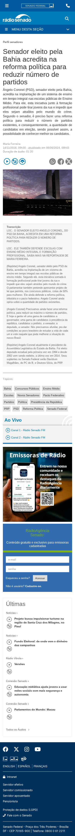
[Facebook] (7, 749)
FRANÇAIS (40, 766)
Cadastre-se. (33, 586)
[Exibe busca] (67, 18)
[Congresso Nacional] (14, 758)
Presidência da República (46, 402)
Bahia (7, 388)
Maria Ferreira (11, 143)
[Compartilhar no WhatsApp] (52, 161)
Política (22, 402)
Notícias (11, 612)
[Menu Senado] (7, 5)
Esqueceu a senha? (18, 578)
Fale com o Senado (19, 815)
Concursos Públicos (27, 388)
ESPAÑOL (24, 766)
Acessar (40, 578)
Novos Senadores (28, 395)
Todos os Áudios (16, 729)
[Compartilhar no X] (68, 161)
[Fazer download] (22, 161)
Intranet (11, 776)
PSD (16, 408)
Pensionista (10, 801)
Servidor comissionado (18, 790)
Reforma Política (33, 408)
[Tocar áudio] (7, 161)
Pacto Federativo (53, 395)
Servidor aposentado (16, 795)
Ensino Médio (51, 388)
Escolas (8, 395)
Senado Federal (57, 408)
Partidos (9, 402)
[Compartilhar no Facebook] (60, 161)
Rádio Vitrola (14, 658)
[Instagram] (27, 749)
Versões (19, 664)
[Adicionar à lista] (14, 161)
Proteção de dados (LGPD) (20, 809)
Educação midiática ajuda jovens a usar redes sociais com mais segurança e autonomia (40, 690)
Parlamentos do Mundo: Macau (34, 709)
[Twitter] (16, 749)
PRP (6, 408)
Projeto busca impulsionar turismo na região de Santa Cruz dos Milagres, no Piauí (39, 622)
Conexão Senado (16, 681)
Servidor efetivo (13, 784)
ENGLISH (9, 766)
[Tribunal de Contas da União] (23, 758)
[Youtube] (36, 749)
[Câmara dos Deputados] (6, 758)
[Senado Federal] (37, 6)
